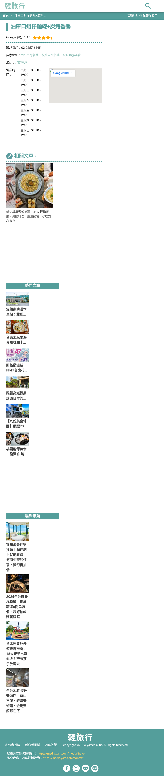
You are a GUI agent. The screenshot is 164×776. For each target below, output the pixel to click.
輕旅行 (14, 6)
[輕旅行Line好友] (95, 768)
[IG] (76, 768)
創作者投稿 (12, 745)
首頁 (6, 15)
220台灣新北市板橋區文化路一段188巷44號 (51, 55)
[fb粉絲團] (66, 768)
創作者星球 (32, 745)
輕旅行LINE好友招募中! (142, 15)
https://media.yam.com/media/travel (61, 753)
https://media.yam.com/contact (63, 758)
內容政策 (51, 745)
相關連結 (21, 62)
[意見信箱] (85, 768)
